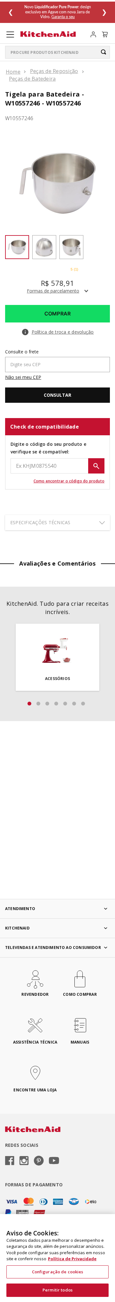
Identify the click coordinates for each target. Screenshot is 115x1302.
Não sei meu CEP (23, 377)
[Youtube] (54, 1161)
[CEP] (57, 360)
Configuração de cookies (57, 1272)
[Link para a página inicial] (13, 71)
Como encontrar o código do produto (69, 481)
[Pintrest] (39, 1161)
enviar (96, 466)
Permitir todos (57, 1290)
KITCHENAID (17, 928)
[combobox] (57, 52)
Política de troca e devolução (63, 332)
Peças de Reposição (54, 71)
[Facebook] (9, 1161)
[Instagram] (24, 1161)
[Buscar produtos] (103, 51)
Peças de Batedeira (32, 78)
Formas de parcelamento (53, 291)
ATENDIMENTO (20, 908)
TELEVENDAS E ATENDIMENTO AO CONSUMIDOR (53, 947)
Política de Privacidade (72, 1259)
